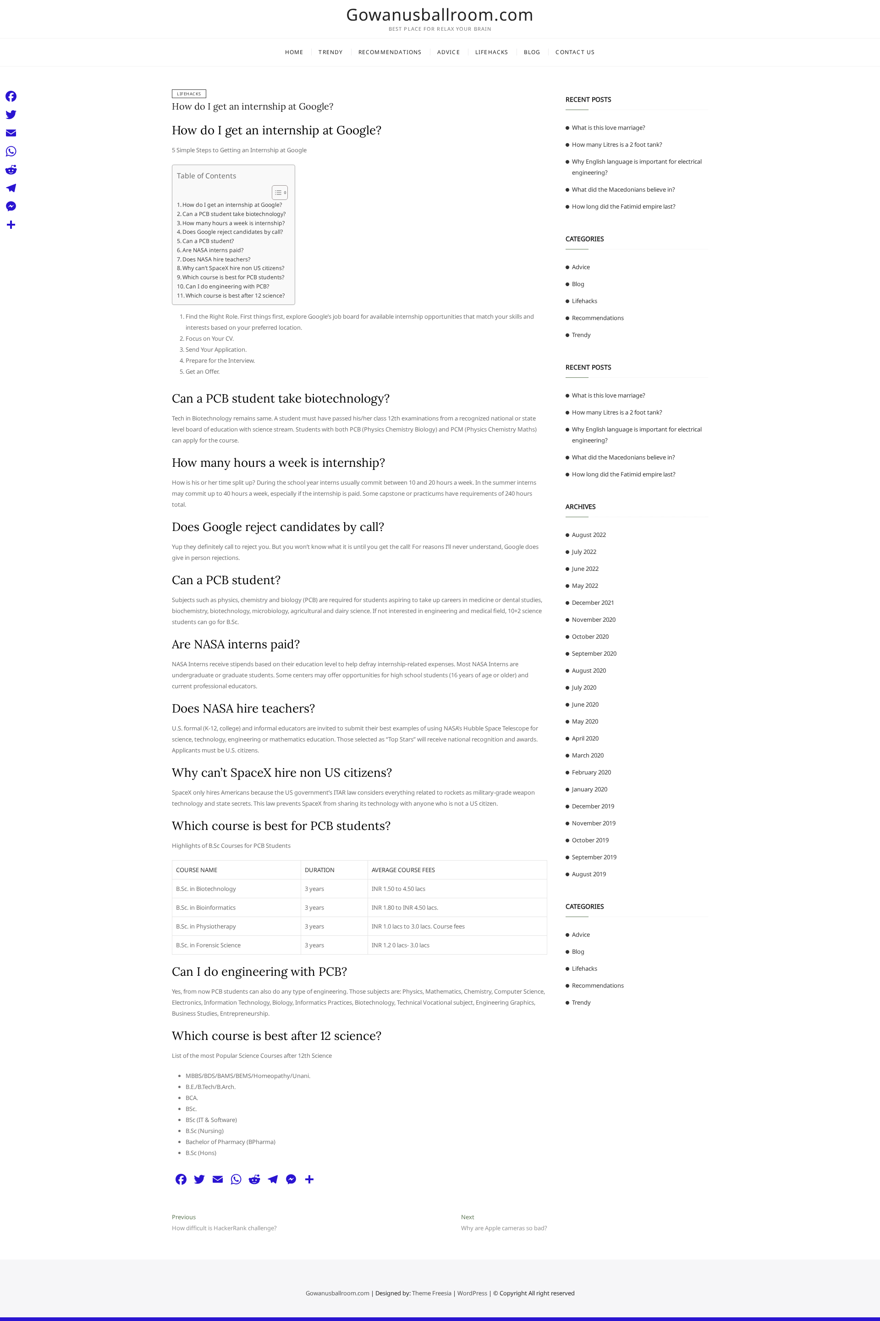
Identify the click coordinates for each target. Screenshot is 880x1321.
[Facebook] (11, 96)
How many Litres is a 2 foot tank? (617, 144)
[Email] (11, 133)
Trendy (331, 52)
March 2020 (588, 755)
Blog (532, 52)
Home (294, 52)
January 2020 (589, 789)
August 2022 (589, 535)
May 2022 (585, 585)
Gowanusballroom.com (440, 15)
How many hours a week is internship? (233, 223)
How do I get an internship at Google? (252, 106)
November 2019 (594, 823)
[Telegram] (11, 188)
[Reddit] (11, 169)
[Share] (11, 225)
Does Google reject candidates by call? (232, 232)
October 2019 (590, 840)
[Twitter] (11, 114)
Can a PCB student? (208, 241)
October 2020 (590, 636)
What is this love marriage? (608, 127)
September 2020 (594, 653)
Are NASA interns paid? (212, 250)
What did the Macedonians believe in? (623, 189)
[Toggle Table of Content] (275, 192)
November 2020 (594, 619)
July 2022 (584, 551)
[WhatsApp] (11, 151)
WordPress (472, 1293)
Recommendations (390, 52)
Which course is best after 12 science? (235, 295)
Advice (448, 52)
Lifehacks (492, 52)
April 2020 (585, 738)
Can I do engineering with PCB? (227, 286)
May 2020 (585, 721)
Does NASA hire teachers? (216, 259)
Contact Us (575, 52)
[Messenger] (11, 206)
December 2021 (593, 602)
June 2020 (585, 704)
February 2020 (591, 772)
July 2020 (584, 687)
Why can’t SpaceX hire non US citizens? (233, 268)
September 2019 (594, 857)
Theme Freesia (431, 1293)
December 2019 (593, 806)
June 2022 (585, 568)
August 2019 (589, 874)
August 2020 (589, 670)
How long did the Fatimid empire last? (624, 206)
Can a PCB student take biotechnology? (234, 214)
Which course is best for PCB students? (233, 277)
